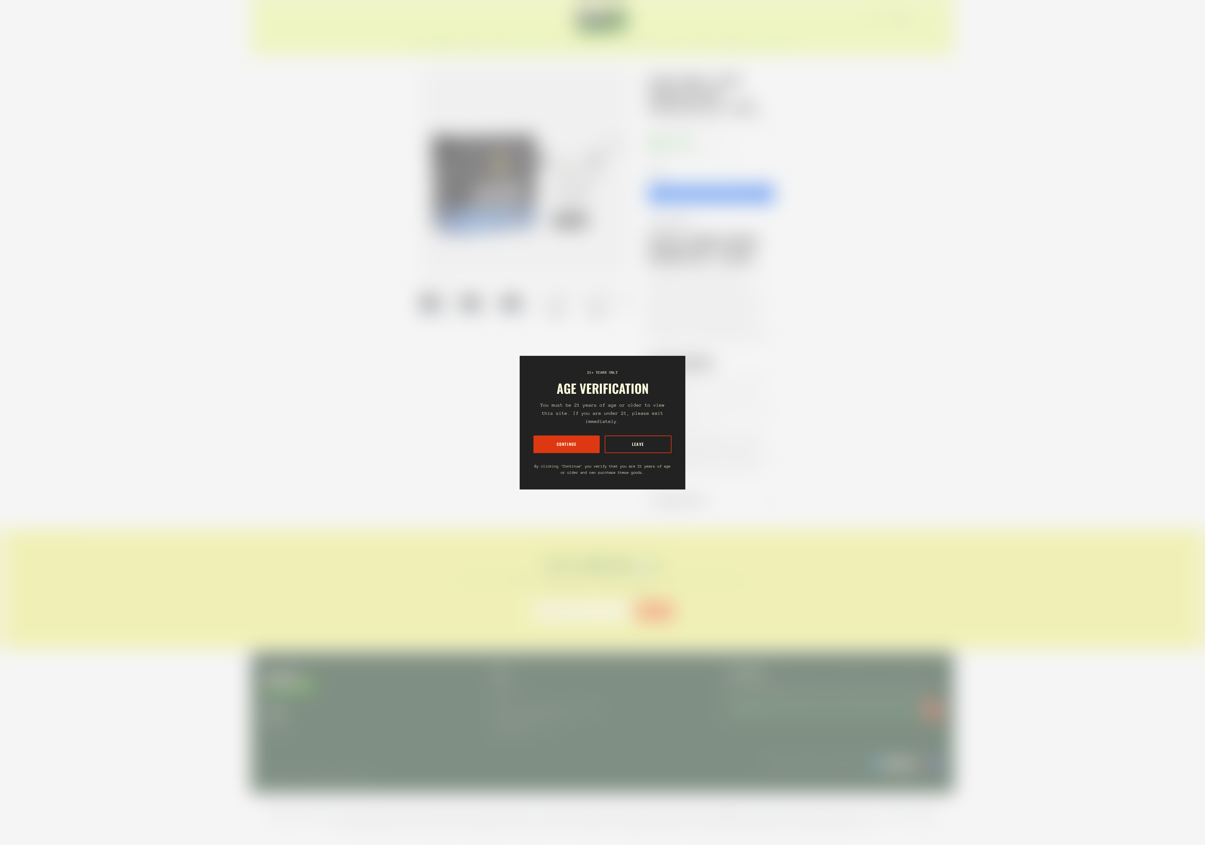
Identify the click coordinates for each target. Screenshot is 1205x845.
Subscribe (655, 611)
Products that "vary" (682, 501)
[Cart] (941, 19)
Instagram (275, 725)
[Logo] (602, 19)
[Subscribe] (932, 710)
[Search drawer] (926, 19)
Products (677, 120)
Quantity (655, 171)
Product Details (674, 223)
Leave (638, 444)
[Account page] (934, 19)
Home (654, 120)
